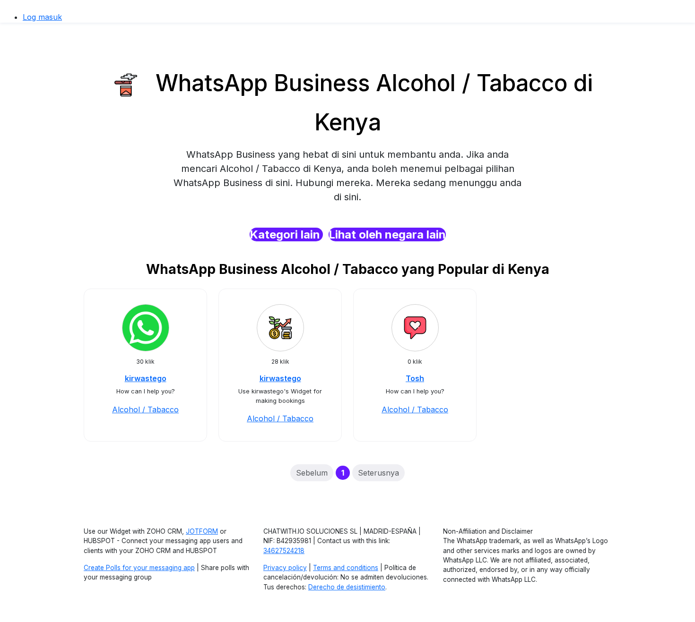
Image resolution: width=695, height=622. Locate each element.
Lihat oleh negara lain (387, 234)
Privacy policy (285, 567)
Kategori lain (286, 234)
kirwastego (145, 378)
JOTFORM (202, 531)
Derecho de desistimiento (346, 587)
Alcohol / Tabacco (145, 409)
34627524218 (283, 550)
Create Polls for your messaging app (139, 567)
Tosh (415, 378)
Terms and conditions (345, 567)
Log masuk (42, 17)
